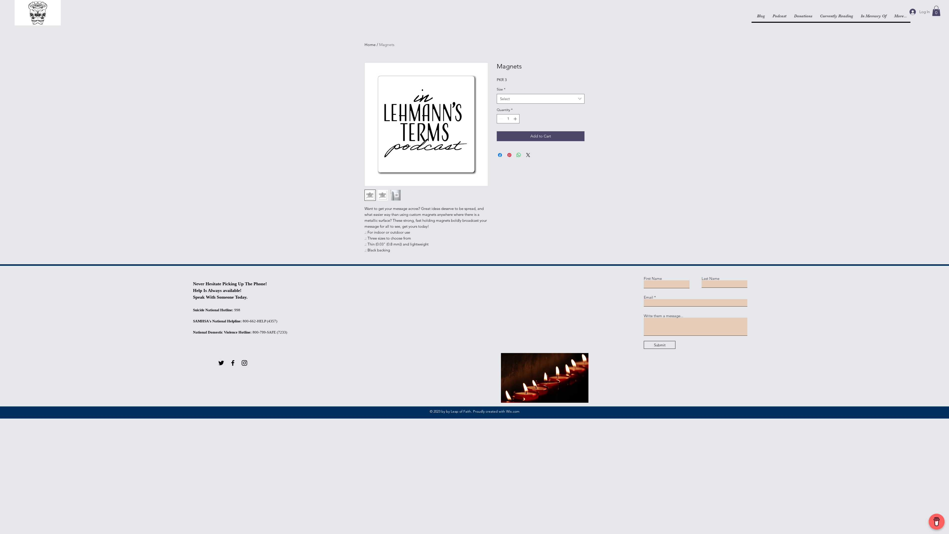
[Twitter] (221, 363)
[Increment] (516, 118)
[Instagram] (244, 363)
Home (370, 44)
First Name (653, 278)
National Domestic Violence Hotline (221, 332)
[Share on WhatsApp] (519, 155)
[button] (936, 11)
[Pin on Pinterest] (509, 155)
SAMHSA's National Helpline (216, 321)
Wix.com (512, 411)
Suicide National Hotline (212, 310)
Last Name (710, 278)
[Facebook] (233, 363)
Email (648, 297)
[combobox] (540, 99)
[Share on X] (528, 155)
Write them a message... (663, 316)
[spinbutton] (508, 118)
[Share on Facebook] (500, 155)
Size (501, 89)
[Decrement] (500, 118)
